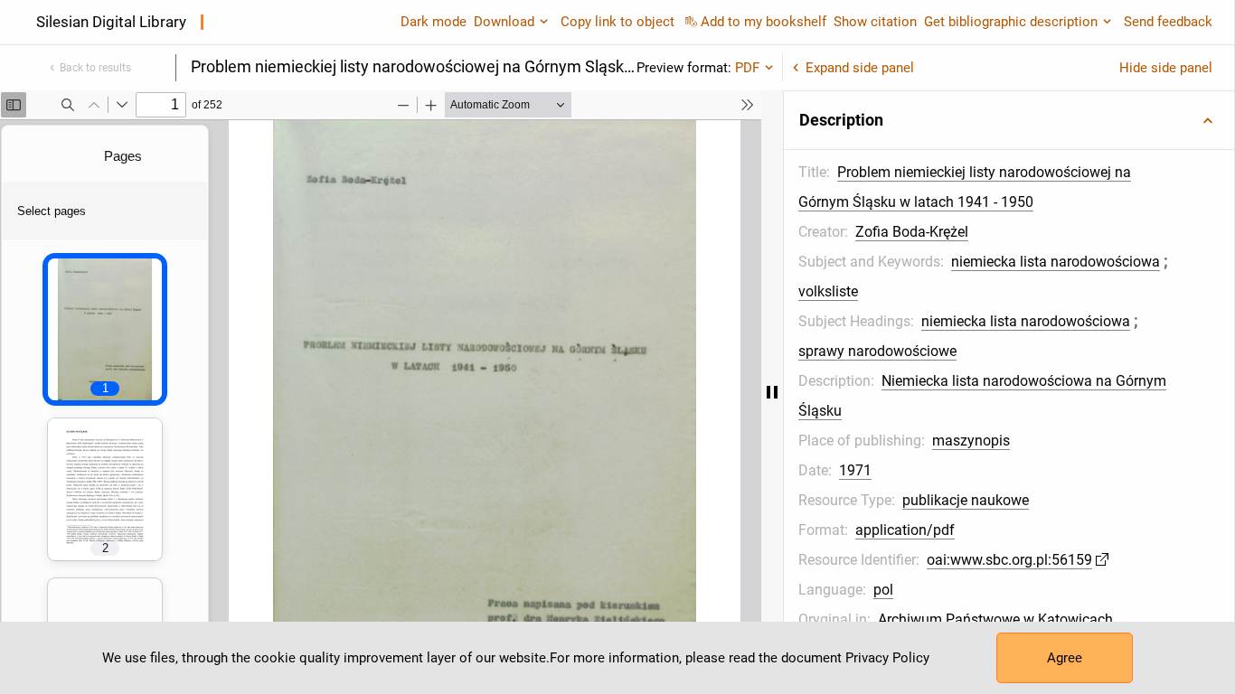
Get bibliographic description (1011, 22)
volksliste (828, 291)
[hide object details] (772, 392)
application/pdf (905, 530)
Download (504, 22)
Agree (1064, 658)
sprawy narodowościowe (877, 351)
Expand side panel (860, 68)
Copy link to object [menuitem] (617, 22)
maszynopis (971, 440)
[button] (1009, 120)
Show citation (875, 22)
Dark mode (434, 22)
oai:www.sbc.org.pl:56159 (1009, 559)
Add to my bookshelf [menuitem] (763, 22)
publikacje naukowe (965, 500)
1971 (855, 470)
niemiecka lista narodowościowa (1055, 261)
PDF (747, 68)
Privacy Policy (887, 658)
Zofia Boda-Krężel (911, 231)
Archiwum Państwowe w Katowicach (995, 619)
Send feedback (1168, 22)
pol (883, 589)
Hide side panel (1165, 68)
